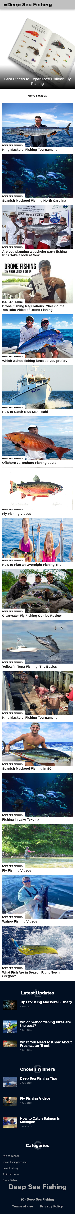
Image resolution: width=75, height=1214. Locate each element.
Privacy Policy (51, 1206)
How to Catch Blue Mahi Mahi (25, 412)
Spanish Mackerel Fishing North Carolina (34, 200)
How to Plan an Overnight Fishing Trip (32, 564)
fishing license (11, 1155)
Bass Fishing (10, 1180)
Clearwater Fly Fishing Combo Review (32, 615)
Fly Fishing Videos (16, 514)
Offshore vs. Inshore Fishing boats (29, 463)
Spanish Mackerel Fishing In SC (27, 768)
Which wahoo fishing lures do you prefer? (35, 361)
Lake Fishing (10, 1168)
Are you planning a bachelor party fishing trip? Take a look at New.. (34, 253)
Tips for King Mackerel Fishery (46, 1002)
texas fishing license (15, 1162)
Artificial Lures (11, 1174)
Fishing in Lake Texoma (20, 819)
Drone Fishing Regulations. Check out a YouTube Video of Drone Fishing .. (33, 308)
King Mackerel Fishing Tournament (29, 149)
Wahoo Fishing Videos (19, 921)
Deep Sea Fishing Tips (38, 1078)
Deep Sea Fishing (29, 4)
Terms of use (22, 1206)
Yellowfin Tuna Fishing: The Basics (29, 666)
